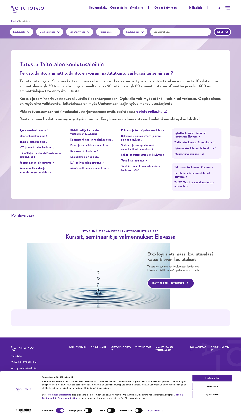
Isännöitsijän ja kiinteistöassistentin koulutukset (40, 155)
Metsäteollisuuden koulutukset (88, 168)
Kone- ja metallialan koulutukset (89, 145)
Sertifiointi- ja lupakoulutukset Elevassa (192, 175)
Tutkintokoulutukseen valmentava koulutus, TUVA (140, 168)
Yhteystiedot (143, 347)
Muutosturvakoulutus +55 (189, 154)
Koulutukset (22, 216)
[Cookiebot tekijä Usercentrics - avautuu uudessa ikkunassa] (23, 410)
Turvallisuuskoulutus (132, 160)
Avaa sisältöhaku (219, 8)
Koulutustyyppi (77, 31)
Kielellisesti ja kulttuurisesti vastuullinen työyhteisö (86, 132)
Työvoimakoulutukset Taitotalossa (194, 148)
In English (195, 8)
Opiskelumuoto (47, 31)
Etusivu (14, 21)
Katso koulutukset (168, 283)
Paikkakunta (105, 31)
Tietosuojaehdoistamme (58, 395)
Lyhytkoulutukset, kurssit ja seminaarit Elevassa (190, 134)
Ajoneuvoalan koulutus (33, 130)
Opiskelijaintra (163, 8)
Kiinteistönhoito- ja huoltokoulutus (90, 140)
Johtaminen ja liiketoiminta (35, 163)
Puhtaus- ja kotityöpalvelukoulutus (141, 130)
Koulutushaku (98, 8)
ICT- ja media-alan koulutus (36, 147)
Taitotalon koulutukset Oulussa (192, 167)
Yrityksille (136, 8)
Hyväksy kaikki (212, 378)
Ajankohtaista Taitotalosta (164, 348)
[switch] (88, 410)
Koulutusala (19, 31)
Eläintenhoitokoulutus (32, 136)
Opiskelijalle (118, 8)
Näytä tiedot (154, 410)
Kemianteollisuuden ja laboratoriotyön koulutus (34, 170)
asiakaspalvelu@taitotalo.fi (23, 368)
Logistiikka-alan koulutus (84, 157)
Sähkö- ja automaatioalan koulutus (141, 155)
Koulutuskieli (132, 31)
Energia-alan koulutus (32, 142)
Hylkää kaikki (212, 394)
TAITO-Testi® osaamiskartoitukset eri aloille (194, 184)
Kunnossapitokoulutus (83, 151)
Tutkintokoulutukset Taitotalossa (193, 142)
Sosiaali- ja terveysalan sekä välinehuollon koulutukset (137, 147)
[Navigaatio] (227, 8)
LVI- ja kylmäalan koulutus (85, 163)
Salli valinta (212, 386)
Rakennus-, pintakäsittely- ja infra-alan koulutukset (141, 137)
